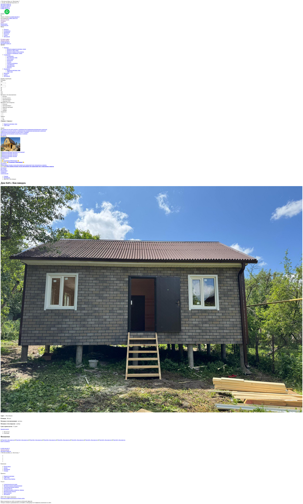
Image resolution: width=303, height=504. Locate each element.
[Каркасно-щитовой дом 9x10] (9, 153)
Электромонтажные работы (11, 487)
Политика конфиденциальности (9, 498)
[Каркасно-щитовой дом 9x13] (9, 155)
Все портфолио (5, 157)
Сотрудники (10, 59)
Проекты (6, 29)
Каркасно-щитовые (9, 476)
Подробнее (4, 163)
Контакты (6, 33)
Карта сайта (21, 498)
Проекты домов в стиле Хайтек (15, 52)
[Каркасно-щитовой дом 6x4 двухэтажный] (10, 150)
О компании (7, 31)
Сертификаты (10, 64)
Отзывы (9, 61)
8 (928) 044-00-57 (5, 7)
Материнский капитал (10, 491)
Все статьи (3, 169)
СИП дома (10, 71)
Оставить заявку (3, 21)
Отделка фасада (8, 488)
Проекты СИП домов (12, 50)
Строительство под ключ (10, 484)
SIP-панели (7, 36)
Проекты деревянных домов (14, 53)
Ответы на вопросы (12, 63)
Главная (6, 176)
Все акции (3, 135)
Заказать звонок (5, 19)
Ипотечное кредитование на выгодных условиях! (14, 133)
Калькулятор (7, 466)
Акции (5, 468)
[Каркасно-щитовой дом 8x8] (9, 156)
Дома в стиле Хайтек (9, 479)
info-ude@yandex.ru (6, 4)
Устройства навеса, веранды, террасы (14, 490)
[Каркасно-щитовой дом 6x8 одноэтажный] (13, 152)
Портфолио (7, 32)
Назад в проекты (5, 441)
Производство (11, 66)
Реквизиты (10, 60)
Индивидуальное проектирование (13, 485)
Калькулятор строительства (4, 24)
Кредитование (8, 493)
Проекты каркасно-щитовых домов (16, 49)
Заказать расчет (5, 429)
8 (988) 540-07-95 (5, 8)
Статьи (6, 35)
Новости (9, 67)
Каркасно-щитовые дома (13, 70)
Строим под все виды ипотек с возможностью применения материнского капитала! (23, 131)
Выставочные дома (12, 57)
